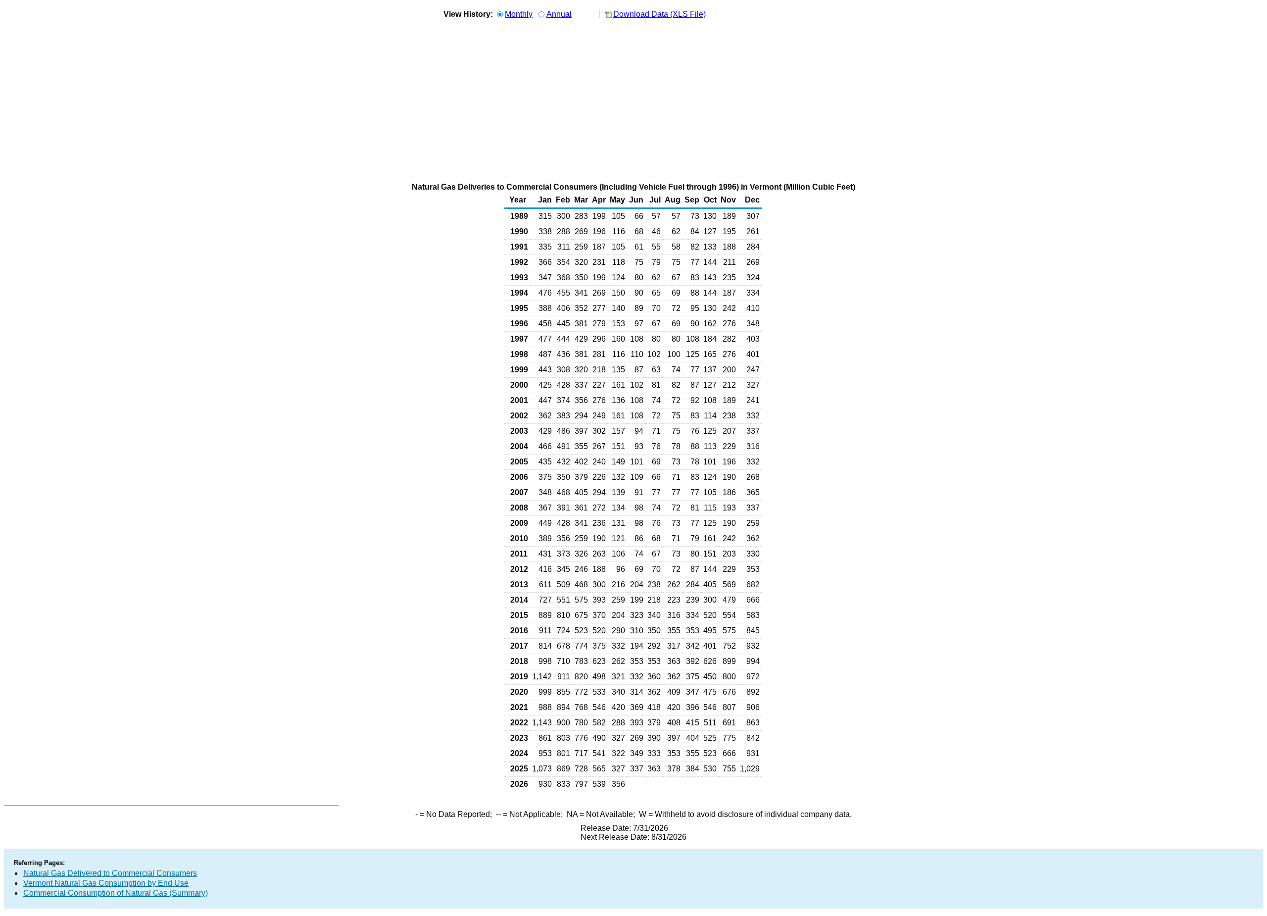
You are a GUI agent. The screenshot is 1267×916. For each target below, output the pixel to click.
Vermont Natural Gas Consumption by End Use (106, 883)
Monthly (519, 14)
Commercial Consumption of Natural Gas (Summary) (115, 893)
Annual (559, 14)
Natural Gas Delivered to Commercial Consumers (110, 873)
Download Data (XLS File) (659, 14)
